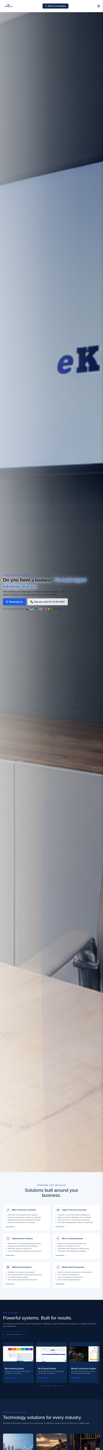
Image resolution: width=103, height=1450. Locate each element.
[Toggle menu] (98, 6)
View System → (11, 1377)
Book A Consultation (57, 6)
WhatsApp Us (16, 598)
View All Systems (13, 1334)
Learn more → (11, 1227)
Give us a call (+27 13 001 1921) (49, 598)
